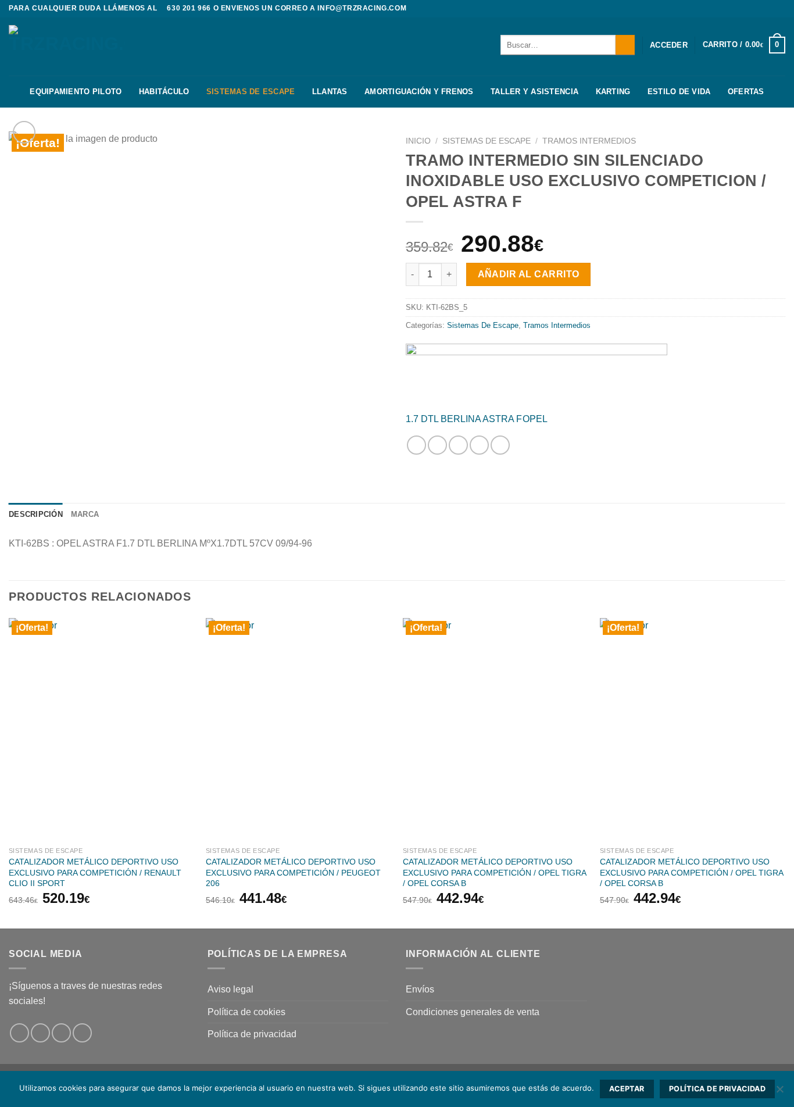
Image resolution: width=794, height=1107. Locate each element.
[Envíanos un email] (82, 1032)
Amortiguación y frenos (419, 91)
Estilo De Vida (679, 91)
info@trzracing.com (361, 8)
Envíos (420, 989)
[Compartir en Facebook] (416, 445)
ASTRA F (502, 419)
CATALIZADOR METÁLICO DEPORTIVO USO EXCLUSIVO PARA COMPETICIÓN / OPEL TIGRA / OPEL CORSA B (494, 872)
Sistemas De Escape (250, 91)
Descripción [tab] (36, 514)
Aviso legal (230, 989)
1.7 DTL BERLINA (443, 419)
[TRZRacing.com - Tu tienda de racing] (67, 46)
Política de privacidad (252, 1034)
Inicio (418, 141)
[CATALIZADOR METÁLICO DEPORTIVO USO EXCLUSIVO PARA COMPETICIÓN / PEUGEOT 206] (298, 729)
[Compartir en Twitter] (437, 445)
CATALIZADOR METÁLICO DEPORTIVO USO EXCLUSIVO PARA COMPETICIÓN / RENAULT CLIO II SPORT (95, 872)
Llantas (330, 91)
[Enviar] (625, 45)
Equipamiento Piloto (75, 91)
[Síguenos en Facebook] (757, 9)
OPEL (535, 419)
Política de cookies (246, 1012)
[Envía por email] (458, 445)
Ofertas (746, 91)
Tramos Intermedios (589, 141)
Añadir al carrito (529, 274)
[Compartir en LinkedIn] (500, 445)
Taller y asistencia (534, 91)
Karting (613, 91)
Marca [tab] (85, 514)
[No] (779, 1092)
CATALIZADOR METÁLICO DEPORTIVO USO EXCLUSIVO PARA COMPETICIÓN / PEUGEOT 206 (293, 872)
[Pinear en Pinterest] (479, 445)
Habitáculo (164, 91)
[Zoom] (24, 132)
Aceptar (627, 1088)
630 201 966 (189, 8)
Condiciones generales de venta (472, 1012)
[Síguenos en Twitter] (779, 9)
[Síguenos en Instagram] (768, 9)
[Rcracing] (536, 373)
